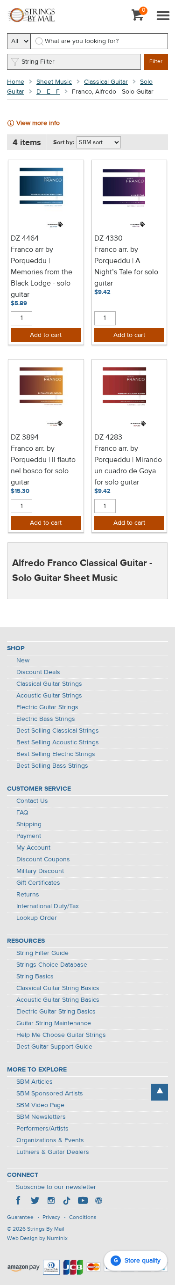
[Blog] (98, 1202)
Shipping (29, 824)
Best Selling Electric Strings (55, 754)
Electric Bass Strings (45, 719)
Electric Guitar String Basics (56, 1011)
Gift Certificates (38, 883)
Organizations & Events (50, 1140)
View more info (38, 123)
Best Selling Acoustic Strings (57, 742)
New (22, 660)
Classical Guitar (106, 82)
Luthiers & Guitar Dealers (52, 1152)
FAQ (22, 812)
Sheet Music (54, 82)
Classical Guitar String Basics (57, 988)
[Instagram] (51, 1202)
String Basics (35, 976)
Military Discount (40, 871)
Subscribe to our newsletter (56, 1187)
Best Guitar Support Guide (54, 1046)
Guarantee (20, 1217)
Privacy (51, 1217)
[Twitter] (35, 1202)
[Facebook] (19, 1202)
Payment (28, 836)
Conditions (83, 1217)
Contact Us (32, 801)
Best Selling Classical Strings (57, 730)
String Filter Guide (42, 953)
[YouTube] (83, 1202)
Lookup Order (36, 918)
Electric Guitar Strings (47, 707)
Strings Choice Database (51, 965)
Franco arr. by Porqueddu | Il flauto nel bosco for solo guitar (43, 465)
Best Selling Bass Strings (52, 766)
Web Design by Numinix (37, 1238)
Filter (155, 62)
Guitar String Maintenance (53, 1023)
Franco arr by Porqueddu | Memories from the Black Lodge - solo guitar (41, 272)
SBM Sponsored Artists (49, 1093)
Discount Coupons (43, 859)
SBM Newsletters (41, 1117)
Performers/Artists (42, 1128)
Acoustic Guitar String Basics (57, 1000)
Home (15, 82)
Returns (27, 894)
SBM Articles (34, 1082)
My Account (33, 847)
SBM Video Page (40, 1105)
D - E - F (48, 91)
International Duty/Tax (47, 906)
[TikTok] (67, 1202)
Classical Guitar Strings (49, 684)
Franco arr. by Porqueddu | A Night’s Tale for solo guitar (126, 266)
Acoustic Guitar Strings (49, 695)
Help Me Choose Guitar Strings (61, 1035)
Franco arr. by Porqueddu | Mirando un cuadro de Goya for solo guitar (128, 465)
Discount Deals (38, 672)
